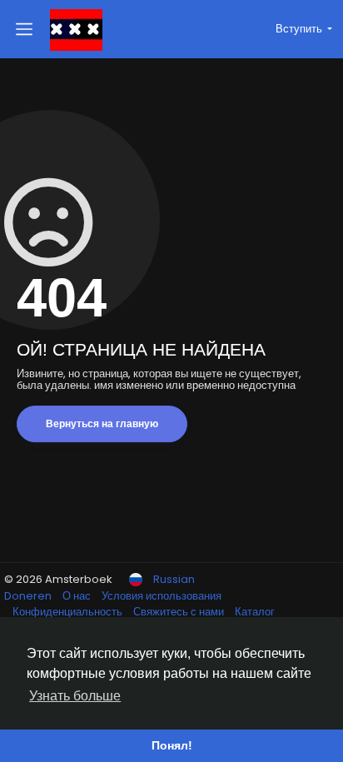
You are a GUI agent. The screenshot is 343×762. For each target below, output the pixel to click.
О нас (77, 596)
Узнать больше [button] (75, 696)
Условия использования (161, 596)
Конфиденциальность (68, 612)
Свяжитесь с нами (179, 612)
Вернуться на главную (102, 423)
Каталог (255, 612)
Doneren (29, 596)
